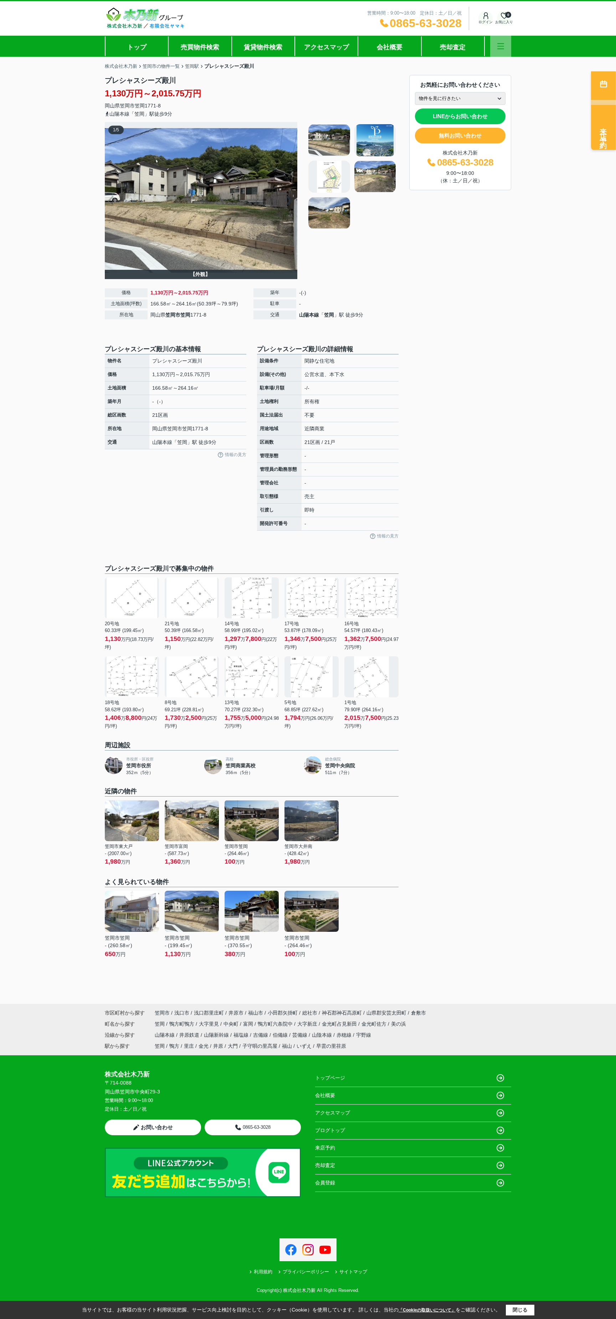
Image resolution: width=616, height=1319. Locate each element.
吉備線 (261, 1035)
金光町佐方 (374, 1024)
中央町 (232, 1024)
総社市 (309, 1013)
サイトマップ (353, 1271)
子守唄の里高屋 (259, 1046)
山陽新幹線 (217, 1035)
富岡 (249, 1024)
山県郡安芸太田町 (386, 1013)
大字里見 (209, 1024)
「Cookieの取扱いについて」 (427, 1310)
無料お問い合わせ (460, 135)
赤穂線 (345, 1035)
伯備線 (281, 1035)
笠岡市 (127, 105)
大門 (233, 1046)
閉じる (520, 1310)
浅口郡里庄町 (209, 1013)
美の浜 (398, 1024)
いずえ (304, 1046)
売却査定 (453, 47)
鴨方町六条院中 (276, 1024)
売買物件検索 (200, 47)
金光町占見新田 (340, 1024)
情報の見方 (235, 454)
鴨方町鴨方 (182, 1024)
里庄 (189, 1046)
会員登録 (325, 1183)
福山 (287, 1046)
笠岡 (140, 105)
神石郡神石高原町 (342, 1013)
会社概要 (389, 47)
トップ (137, 47)
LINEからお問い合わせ (460, 116)
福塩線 (241, 1035)
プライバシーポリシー (306, 1271)
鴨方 (174, 1046)
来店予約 (325, 1148)
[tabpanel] (352, 176)
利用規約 (263, 1271)
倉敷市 (418, 1013)
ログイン (485, 22)
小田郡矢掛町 (283, 1013)
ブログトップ (330, 1130)
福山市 (255, 1013)
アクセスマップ (326, 47)
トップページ (330, 1078)
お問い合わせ (157, 1127)
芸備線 (300, 1035)
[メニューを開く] (501, 46)
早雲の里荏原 (331, 1046)
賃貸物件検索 (263, 47)
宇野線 (363, 1035)
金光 (204, 1046)
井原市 (236, 1013)
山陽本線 (309, 315)
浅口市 (181, 1013)
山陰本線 (322, 1035)
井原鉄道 (190, 1035)
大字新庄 (308, 1024)
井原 (218, 1046)
